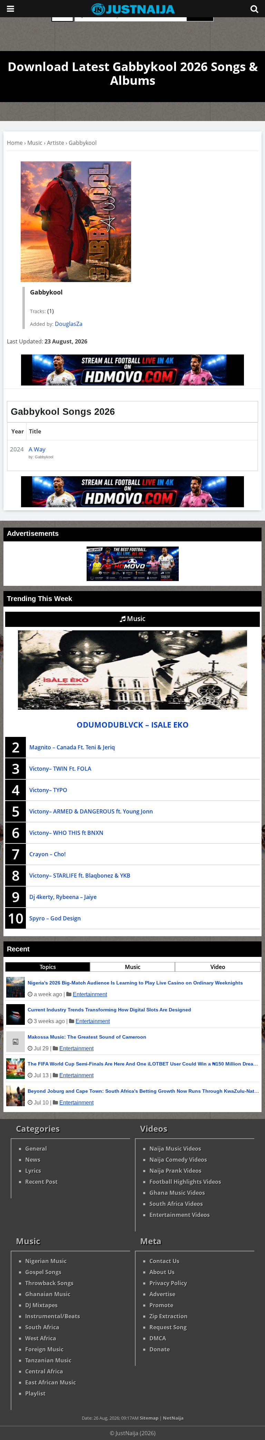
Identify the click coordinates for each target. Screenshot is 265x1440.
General (36, 1148)
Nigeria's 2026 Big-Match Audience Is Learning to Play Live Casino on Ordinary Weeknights (135, 983)
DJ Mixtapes (41, 1305)
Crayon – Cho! (47, 854)
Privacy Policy (168, 1283)
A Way (37, 449)
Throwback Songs (49, 1283)
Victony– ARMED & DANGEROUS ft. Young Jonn (91, 811)
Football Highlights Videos (185, 1182)
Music (34, 143)
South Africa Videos (176, 1204)
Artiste (55, 143)
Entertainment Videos (179, 1215)
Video (217, 966)
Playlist (35, 1393)
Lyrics (33, 1170)
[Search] (254, 8)
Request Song (168, 1327)
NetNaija (173, 1418)
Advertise (162, 1294)
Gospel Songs (43, 1272)
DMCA (157, 1338)
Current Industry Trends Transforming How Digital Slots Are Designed (109, 1009)
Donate (159, 1349)
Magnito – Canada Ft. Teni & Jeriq (72, 747)
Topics (48, 966)
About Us (162, 1272)
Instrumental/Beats (52, 1316)
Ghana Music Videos (177, 1193)
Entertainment (90, 994)
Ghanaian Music (47, 1294)
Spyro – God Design (55, 918)
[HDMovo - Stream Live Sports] (132, 383)
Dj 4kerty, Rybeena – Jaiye (63, 897)
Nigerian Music (46, 1261)
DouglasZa (68, 324)
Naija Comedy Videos (178, 1159)
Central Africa (44, 1371)
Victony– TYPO (48, 790)
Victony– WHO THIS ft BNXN (66, 833)
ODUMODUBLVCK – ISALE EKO (133, 724)
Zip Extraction (168, 1316)
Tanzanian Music (48, 1360)
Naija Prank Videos (175, 1170)
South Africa (42, 1327)
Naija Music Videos (175, 1148)
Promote (161, 1305)
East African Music (50, 1382)
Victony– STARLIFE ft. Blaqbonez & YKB (79, 875)
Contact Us (164, 1261)
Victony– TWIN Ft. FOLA (60, 768)
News (32, 1159)
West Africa (40, 1338)
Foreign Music (44, 1349)
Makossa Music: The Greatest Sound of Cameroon (87, 1037)
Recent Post (41, 1182)
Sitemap (149, 1418)
